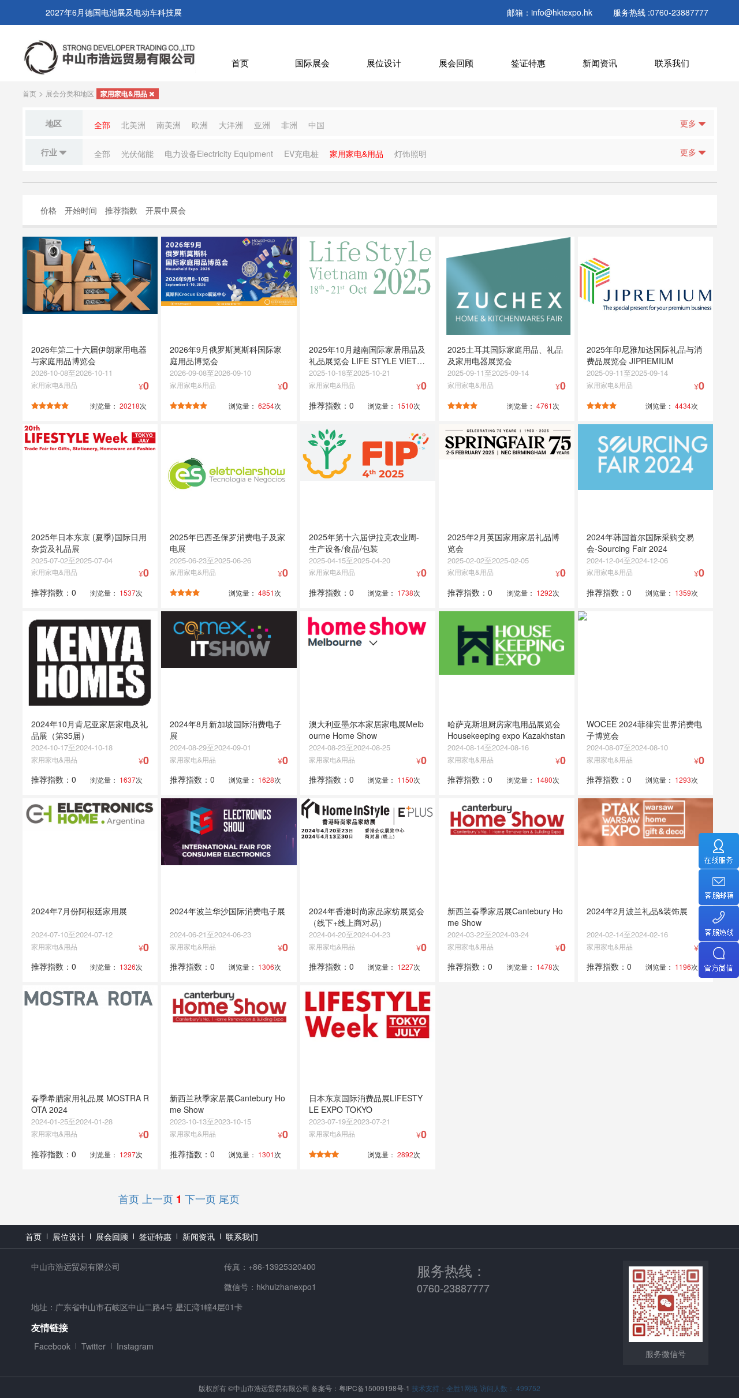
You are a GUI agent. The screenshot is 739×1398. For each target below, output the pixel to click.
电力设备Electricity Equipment (219, 153)
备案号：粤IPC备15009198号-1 (360, 1388)
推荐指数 (121, 210)
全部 (102, 124)
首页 (240, 63)
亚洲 (262, 124)
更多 (689, 123)
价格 (48, 210)
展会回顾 (456, 63)
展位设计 (384, 63)
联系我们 (672, 63)
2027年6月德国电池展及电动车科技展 (114, 12)
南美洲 (168, 124)
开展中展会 (165, 210)
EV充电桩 (301, 153)
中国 (316, 124)
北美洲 (133, 124)
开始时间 (81, 210)
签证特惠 (528, 63)
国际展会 (312, 63)
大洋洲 (231, 124)
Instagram (135, 1346)
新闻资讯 (600, 63)
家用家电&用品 (124, 93)
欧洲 (200, 124)
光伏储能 (137, 153)
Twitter (93, 1346)
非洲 (289, 124)
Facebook (52, 1346)
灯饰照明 (410, 153)
